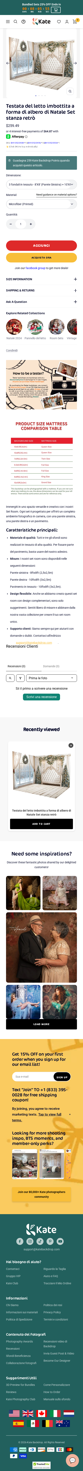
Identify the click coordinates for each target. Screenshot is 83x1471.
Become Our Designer (57, 1360)
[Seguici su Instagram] (29, 1241)
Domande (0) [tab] (51, 666)
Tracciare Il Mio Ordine (57, 1283)
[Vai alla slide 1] (35, 95)
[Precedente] (7, 63)
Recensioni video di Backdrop (55, 1344)
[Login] (67, 21)
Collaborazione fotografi (21, 1363)
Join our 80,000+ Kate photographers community (41, 1194)
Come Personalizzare (57, 1384)
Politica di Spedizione (19, 1319)
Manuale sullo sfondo (57, 1399)
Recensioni (13, 1348)
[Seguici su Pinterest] (50, 1241)
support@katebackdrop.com (34, 642)
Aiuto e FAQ (51, 1276)
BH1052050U (51, 143)
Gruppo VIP (13, 1276)
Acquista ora (42, 257)
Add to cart (41, 823)
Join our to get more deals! (41, 268)
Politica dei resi (53, 1305)
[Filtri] (20, 678)
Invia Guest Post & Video (59, 1353)
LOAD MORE (41, 1024)
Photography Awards (19, 1341)
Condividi (12, 350)
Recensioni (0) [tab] (16, 666)
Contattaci (12, 1269)
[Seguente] (75, 63)
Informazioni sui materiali (22, 1312)
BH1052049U (34, 143)
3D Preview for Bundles (20, 1384)
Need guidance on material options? (56, 194)
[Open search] (10, 678)
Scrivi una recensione (41, 697)
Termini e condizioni (56, 1319)
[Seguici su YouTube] (60, 1241)
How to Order (52, 1392)
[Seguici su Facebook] (19, 1241)
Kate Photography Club (20, 1399)
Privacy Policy (52, 1312)
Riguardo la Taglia (55, 1269)
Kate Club (12, 1283)
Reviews (11, 1392)
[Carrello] (75, 22)
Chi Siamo (12, 1305)
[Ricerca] (15, 21)
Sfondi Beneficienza (18, 1355)
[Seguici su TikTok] (40, 1241)
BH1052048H (17, 143)
